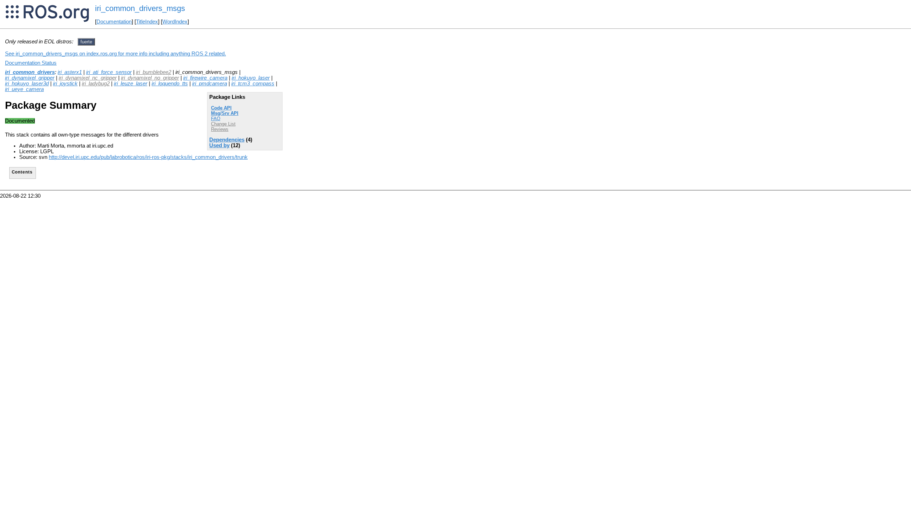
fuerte (86, 41)
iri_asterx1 (70, 72)
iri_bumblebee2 (153, 72)
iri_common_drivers (30, 72)
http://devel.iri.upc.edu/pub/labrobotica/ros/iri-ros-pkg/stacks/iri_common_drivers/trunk (148, 157)
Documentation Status (31, 63)
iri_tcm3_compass (252, 83)
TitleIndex (147, 22)
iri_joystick (65, 83)
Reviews (219, 129)
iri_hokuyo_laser (251, 78)
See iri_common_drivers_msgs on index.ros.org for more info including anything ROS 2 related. (115, 54)
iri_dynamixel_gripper (29, 78)
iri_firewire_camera (205, 78)
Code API (221, 108)
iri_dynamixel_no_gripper (150, 78)
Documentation (114, 22)
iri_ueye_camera (24, 89)
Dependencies (226, 140)
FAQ (215, 118)
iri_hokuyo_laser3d (27, 83)
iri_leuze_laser (130, 83)
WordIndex (175, 22)
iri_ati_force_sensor (109, 72)
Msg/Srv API (224, 113)
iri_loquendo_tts (170, 83)
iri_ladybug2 (96, 83)
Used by (219, 145)
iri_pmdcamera (209, 83)
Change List (223, 124)
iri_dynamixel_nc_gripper (88, 78)
